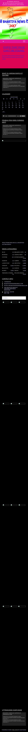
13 (12, 104)
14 (16, 104)
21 (16, 105)
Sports (4, 270)
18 (5, 105)
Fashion (4, 260)
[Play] (3, 116)
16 (22, 104)
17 (2, 105)
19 (9, 105)
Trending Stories (7, 273)
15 (19, 104)
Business (4, 254)
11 (5, 104)
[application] (14, 84)
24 (2, 107)
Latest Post (5, 263)
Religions (5, 268)
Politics (16, 265)
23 (23, 105)
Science (16, 268)
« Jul (3, 111)
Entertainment (19, 257)
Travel (16, 270)
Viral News (15, 729)
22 (19, 105)
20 (12, 105)
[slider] (23, 116)
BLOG (3, 252)
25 (5, 107)
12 (9, 104)
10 (2, 104)
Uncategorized (19, 273)
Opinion (4, 265)
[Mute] (20, 116)
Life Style (17, 263)
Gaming (16, 260)
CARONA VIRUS (18, 254)
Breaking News (19, 252)
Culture (4, 257)
